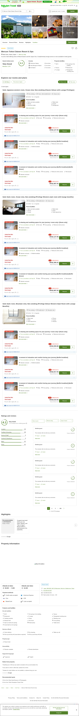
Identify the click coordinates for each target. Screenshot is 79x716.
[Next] (75, 525)
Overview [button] (5, 42)
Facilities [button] (35, 42)
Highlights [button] (28, 42)
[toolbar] (37, 11)
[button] (8, 5)
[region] (39, 710)
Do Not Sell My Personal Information (39, 700)
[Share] (76, 48)
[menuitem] (57, 5)
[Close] (76, 710)
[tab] (62, 81)
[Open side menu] (76, 6)
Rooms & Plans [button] (13, 42)
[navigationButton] (45, 508)
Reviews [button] (21, 42)
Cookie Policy (16, 709)
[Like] (73, 48)
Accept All (58, 712)
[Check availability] (73, 131)
